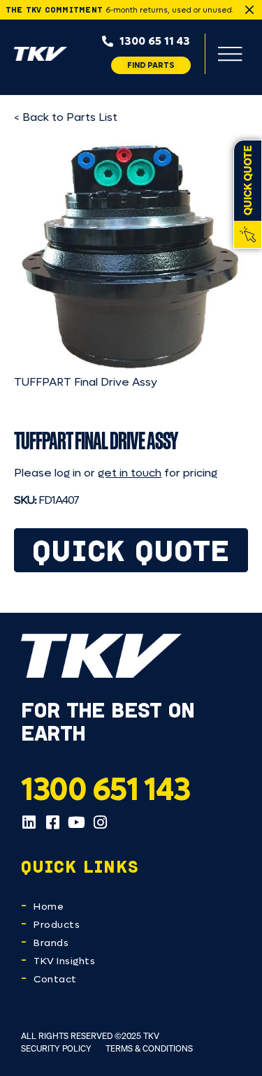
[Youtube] (76, 822)
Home (49, 906)
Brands (51, 943)
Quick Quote (131, 550)
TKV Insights (64, 961)
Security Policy (56, 1048)
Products (57, 924)
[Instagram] (100, 822)
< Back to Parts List (65, 117)
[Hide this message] (249, 10)
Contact (55, 979)
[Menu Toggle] (229, 53)
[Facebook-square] (52, 822)
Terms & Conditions (149, 1048)
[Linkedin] (28, 822)
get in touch (129, 472)
